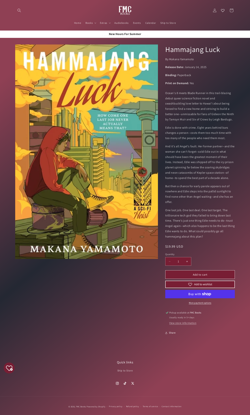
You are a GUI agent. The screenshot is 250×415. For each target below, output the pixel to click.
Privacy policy (115, 406)
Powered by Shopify (96, 406)
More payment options (200, 302)
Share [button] (172, 332)
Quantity (169, 254)
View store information (182, 323)
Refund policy (132, 406)
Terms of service (150, 406)
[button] (19, 10)
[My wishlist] (223, 10)
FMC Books (81, 406)
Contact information (171, 406)
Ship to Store (125, 370)
